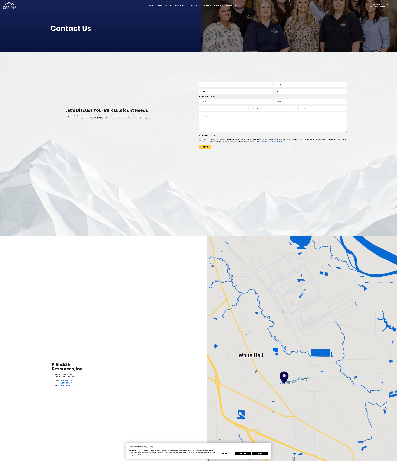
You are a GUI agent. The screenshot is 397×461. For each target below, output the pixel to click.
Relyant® (207, 6)
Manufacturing (165, 6)
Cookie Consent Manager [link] (136, 446)
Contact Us (231, 6)
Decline (243, 453)
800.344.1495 (384, 6)
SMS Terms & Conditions (274, 141)
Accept (260, 453)
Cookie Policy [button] (186, 452)
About (151, 6)
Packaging (180, 6)
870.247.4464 (64, 385)
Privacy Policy (260, 141)
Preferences (225, 453)
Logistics (218, 6)
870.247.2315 (384, 5)
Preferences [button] (141, 455)
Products (192, 6)
